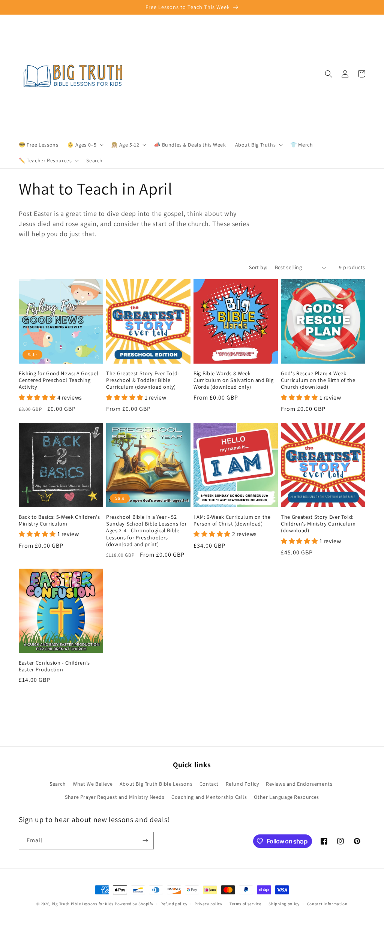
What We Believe (92, 783)
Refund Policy (242, 783)
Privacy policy (208, 903)
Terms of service (245, 903)
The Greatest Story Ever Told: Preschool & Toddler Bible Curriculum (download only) (142, 380)
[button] (84, 145)
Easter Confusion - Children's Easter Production (54, 666)
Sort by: (258, 267)
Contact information (327, 903)
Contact (209, 783)
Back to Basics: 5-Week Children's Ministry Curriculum (59, 520)
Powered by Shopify (134, 903)
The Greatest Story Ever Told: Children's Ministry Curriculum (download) (318, 524)
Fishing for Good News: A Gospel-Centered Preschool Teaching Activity (59, 380)
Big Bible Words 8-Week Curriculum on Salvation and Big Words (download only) (233, 380)
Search (58, 783)
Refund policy (173, 903)
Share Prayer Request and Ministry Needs (114, 797)
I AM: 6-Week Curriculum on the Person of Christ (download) (232, 520)
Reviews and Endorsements (299, 783)
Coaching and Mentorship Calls (209, 797)
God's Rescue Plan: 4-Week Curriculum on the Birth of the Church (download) (318, 380)
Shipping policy (284, 903)
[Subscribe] (145, 840)
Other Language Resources (286, 797)
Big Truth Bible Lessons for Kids (83, 903)
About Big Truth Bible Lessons (156, 783)
